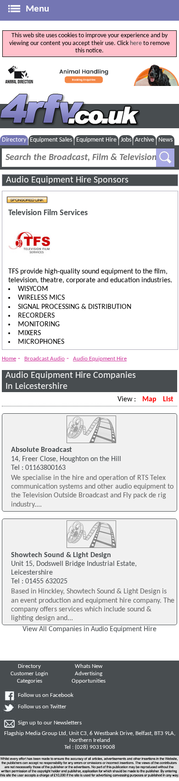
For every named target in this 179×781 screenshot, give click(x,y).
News (165, 140)
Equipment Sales (51, 140)
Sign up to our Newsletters (50, 723)
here (136, 43)
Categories (29, 681)
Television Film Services (48, 213)
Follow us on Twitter (42, 707)
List (168, 399)
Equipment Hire (96, 140)
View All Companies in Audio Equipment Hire (89, 629)
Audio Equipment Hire (100, 359)
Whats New (88, 666)
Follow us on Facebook (45, 695)
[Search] (165, 157)
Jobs (126, 140)
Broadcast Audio (44, 359)
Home (9, 359)
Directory (14, 140)
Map (149, 399)
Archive (144, 140)
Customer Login (29, 674)
